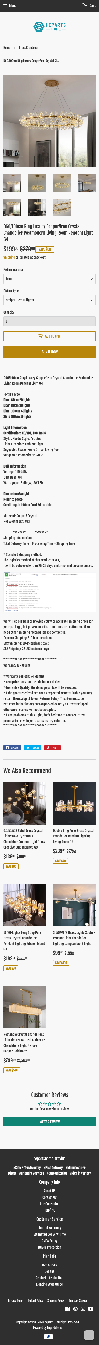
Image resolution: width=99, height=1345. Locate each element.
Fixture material (13, 270)
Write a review (50, 1121)
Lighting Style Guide (49, 1284)
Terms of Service (78, 1300)
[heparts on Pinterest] (75, 1309)
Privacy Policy (16, 1300)
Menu (12, 5)
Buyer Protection (49, 1247)
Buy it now (50, 352)
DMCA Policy (49, 1241)
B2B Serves (49, 1265)
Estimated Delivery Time (49, 1234)
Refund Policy (35, 1300)
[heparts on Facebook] (67, 1309)
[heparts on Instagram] (83, 1309)
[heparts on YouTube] (90, 1309)
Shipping (9, 257)
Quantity (8, 312)
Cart (92, 5)
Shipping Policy (55, 1300)
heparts (49, 1322)
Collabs (49, 1271)
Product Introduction (49, 1278)
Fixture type (11, 291)
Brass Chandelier (28, 47)
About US (49, 1191)
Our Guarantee (49, 1204)
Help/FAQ (49, 1210)
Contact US (49, 1197)
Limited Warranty (49, 1228)
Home (6, 47)
